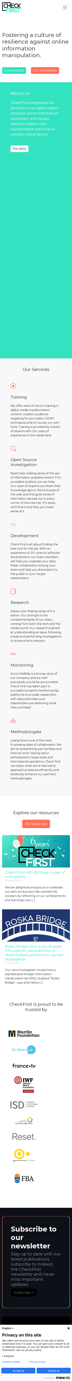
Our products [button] (14, 70)
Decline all (53, 1370)
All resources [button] (36, 824)
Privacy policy (38, 1361)
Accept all (18, 1370)
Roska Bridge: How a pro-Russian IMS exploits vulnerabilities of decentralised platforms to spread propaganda (34, 952)
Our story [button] (19, 148)
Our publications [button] (45, 70)
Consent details (11, 1361)
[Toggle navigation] (65, 7)
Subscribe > (24, 1292)
